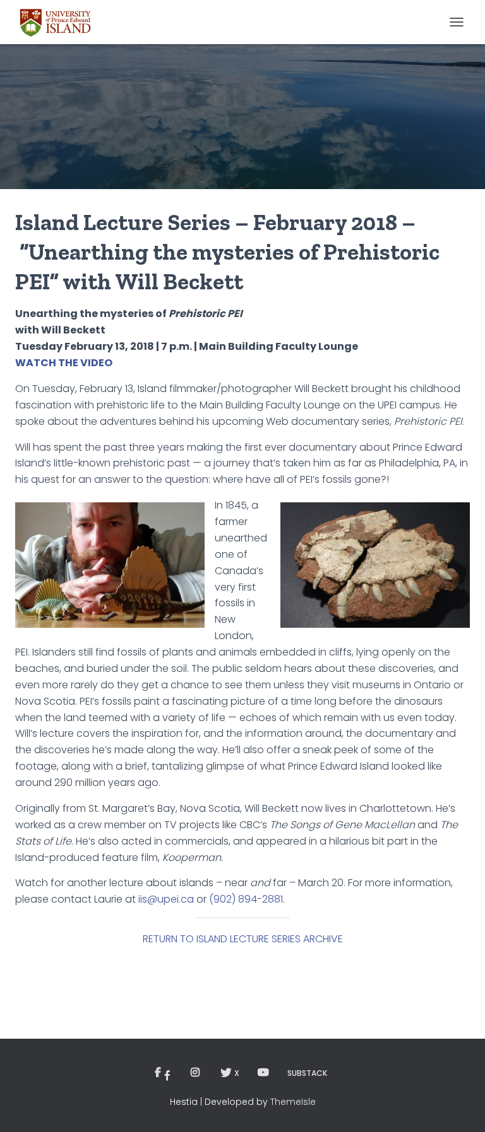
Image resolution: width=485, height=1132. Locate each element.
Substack (307, 1073)
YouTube (263, 1072)
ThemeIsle (293, 1101)
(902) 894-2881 (246, 899)
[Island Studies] (60, 22)
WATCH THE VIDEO (63, 362)
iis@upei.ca (166, 899)
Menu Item (165, 1073)
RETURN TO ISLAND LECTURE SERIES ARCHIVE (243, 939)
